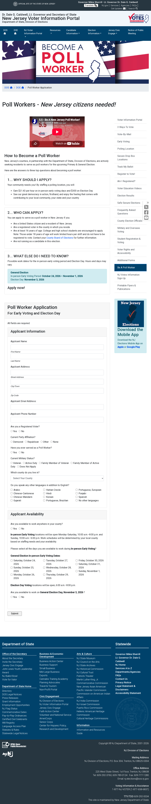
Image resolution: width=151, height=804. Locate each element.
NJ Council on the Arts (88, 661)
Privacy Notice (123, 682)
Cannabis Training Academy (54, 679)
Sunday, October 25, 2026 (24, 569)
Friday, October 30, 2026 (91, 560)
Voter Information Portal (129, 119)
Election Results (125, 195)
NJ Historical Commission (90, 669)
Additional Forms (126, 260)
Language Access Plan (14, 726)
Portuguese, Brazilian (57, 500)
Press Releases (10, 698)
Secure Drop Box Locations (126, 158)
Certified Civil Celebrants (14, 719)
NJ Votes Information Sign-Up (128, 276)
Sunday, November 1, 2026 (89, 573)
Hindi (48, 493)
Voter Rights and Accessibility (125, 251)
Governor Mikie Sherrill (127, 654)
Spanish (83, 497)
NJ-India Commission (88, 700)
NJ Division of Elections (52, 700)
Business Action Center (51, 661)
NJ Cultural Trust (85, 672)
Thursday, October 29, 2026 (57, 576)
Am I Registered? (126, 181)
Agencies (125, 5)
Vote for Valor (9, 679)
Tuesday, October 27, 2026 (57, 562)
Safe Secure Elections (128, 202)
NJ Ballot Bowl (9, 676)
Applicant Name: (19, 341)
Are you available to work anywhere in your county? (37, 524)
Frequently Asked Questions (126, 212)
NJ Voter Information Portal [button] (33, 32)
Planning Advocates (50, 682)
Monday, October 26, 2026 (24, 576)
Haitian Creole (53, 490)
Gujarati (17, 500)
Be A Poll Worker (126, 267)
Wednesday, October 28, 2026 (58, 569)
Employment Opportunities (16, 705)
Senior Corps (46, 722)
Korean (49, 497)
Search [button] (131, 8)
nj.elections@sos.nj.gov (136, 778)
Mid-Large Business (50, 671)
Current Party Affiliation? (23, 437)
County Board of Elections (59, 237)
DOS (5, 30)
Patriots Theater (85, 676)
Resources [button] (55, 30)
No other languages (89, 500)
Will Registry (8, 722)
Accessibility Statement (128, 693)
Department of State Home (16, 686)
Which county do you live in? (25, 472)
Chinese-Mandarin (23, 497)
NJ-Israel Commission (88, 704)
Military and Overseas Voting (128, 230)
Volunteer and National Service (55, 715)
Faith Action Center (49, 711)
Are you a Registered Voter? (25, 426)
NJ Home (120, 664)
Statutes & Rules (10, 729)
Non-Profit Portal (48, 689)
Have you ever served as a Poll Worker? (31, 447)
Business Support (49, 664)
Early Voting (123, 141)
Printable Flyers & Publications (126, 287)
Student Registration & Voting (129, 240)
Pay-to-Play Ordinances (14, 715)
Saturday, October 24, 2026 (24, 562)
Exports (43, 675)
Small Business (47, 668)
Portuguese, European (90, 490)
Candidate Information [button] (72, 32)
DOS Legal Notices (12, 694)
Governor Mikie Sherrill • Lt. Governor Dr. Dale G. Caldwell (108, 2)
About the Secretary (12, 658)
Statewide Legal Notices (15, 733)
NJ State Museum (86, 658)
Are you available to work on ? (48, 592)
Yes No (48, 594)
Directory (7, 691)
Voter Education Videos (129, 188)
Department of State (18, 644)
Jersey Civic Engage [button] (114, 32)
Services (115, 5)
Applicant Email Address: (23, 401)
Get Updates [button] (117, 8)
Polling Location (125, 148)
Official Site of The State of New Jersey (36, 4)
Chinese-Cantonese (24, 493)
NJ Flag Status (9, 708)
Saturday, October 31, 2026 (89, 566)
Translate (89, 5)
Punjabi (82, 493)
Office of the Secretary (14, 654)
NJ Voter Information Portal (54, 704)
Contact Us (121, 679)
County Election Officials (129, 220)
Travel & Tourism (48, 686)
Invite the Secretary (12, 661)
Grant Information (11, 701)
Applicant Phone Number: (24, 413)
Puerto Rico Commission (89, 707)
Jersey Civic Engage (12, 665)
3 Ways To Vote (125, 127)
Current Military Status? (23, 458)
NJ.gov (105, 5)
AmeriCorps (46, 718)
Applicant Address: (20, 366)
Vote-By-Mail (124, 134)
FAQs (118, 675)
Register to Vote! (126, 174)
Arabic (17, 490)
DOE (16, 30)
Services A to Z (123, 668)
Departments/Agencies (128, 671)
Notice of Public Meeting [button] (136, 32)
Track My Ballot (125, 166)
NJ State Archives (86, 665)
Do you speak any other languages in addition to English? (40, 485)
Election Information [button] (94, 32)
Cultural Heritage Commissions (92, 718)
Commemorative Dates (14, 712)
